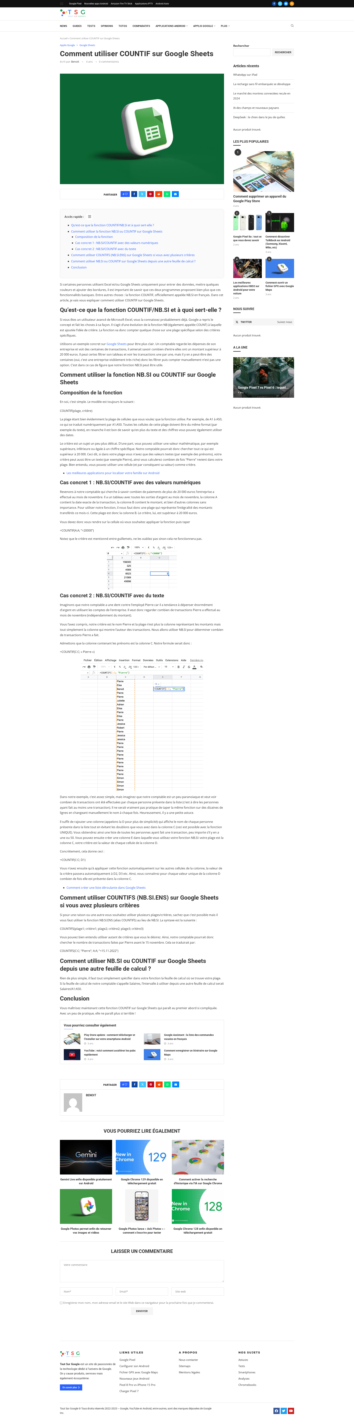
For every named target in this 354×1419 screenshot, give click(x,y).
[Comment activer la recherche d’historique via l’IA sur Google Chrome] (198, 1157)
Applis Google (203, 25)
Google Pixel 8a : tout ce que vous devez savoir (247, 238)
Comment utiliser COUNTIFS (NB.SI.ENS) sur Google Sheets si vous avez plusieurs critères (133, 255)
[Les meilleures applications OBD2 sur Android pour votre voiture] (247, 268)
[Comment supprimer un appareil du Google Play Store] (263, 171)
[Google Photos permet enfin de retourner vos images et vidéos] (86, 1206)
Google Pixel (75, 3)
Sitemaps (184, 1366)
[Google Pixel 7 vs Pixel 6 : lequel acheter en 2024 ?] (263, 377)
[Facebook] (274, 3)
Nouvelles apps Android (96, 3)
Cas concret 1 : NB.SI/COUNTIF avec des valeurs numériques (116, 243)
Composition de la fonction (94, 237)
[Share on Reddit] (158, 194)
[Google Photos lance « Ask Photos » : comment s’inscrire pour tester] (142, 1206)
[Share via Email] (175, 194)
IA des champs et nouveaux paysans (256, 108)
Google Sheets (117, 344)
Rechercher (241, 46)
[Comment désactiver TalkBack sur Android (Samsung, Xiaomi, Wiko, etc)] (280, 222)
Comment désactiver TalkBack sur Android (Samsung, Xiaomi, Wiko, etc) (278, 242)
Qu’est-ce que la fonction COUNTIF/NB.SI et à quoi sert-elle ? (112, 225)
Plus (224, 25)
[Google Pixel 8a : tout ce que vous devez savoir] (247, 222)
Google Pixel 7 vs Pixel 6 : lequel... (263, 387)
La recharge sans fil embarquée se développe (261, 84)
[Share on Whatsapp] (167, 194)
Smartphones (246, 1372)
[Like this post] (126, 194)
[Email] (286, 3)
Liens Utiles (131, 1352)
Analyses (243, 1378)
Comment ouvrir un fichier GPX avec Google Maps (280, 286)
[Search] (292, 26)
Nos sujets (249, 1352)
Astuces (243, 1359)
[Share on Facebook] (134, 194)
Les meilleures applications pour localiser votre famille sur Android (113, 473)
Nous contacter (188, 1359)
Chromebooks (247, 1384)
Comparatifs (141, 25)
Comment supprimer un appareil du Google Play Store (259, 198)
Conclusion (79, 267)
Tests (91, 25)
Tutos (123, 25)
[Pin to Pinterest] (150, 194)
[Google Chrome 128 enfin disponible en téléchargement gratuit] (198, 1206)
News (63, 25)
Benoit (75, 61)
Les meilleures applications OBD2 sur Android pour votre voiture (246, 288)
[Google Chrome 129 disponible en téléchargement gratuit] (142, 1157)
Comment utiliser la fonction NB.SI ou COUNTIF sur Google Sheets (116, 231)
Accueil (63, 38)
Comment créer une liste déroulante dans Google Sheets (106, 888)
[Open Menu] (61, 3)
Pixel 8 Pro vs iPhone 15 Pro (137, 1384)
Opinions (107, 25)
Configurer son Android (134, 1366)
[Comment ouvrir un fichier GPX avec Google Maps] (280, 268)
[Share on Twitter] (142, 194)
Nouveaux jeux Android (134, 1378)
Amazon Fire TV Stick (121, 3)
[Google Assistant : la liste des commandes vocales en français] (152, 1039)
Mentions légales (189, 1372)
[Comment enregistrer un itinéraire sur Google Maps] (152, 1054)
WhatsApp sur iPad (245, 74)
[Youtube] (291, 1411)
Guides (77, 25)
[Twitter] (280, 3)
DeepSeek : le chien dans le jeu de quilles (259, 117)
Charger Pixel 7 (129, 1391)
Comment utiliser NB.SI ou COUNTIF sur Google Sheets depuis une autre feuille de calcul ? (133, 261)
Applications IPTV (144, 3)
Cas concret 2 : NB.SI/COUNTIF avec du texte (105, 249)
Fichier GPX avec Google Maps (138, 1372)
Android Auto (162, 3)
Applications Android (170, 25)
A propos (188, 1352)
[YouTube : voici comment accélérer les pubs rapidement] (72, 1054)
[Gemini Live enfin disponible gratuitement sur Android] (86, 1157)
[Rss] (292, 3)
